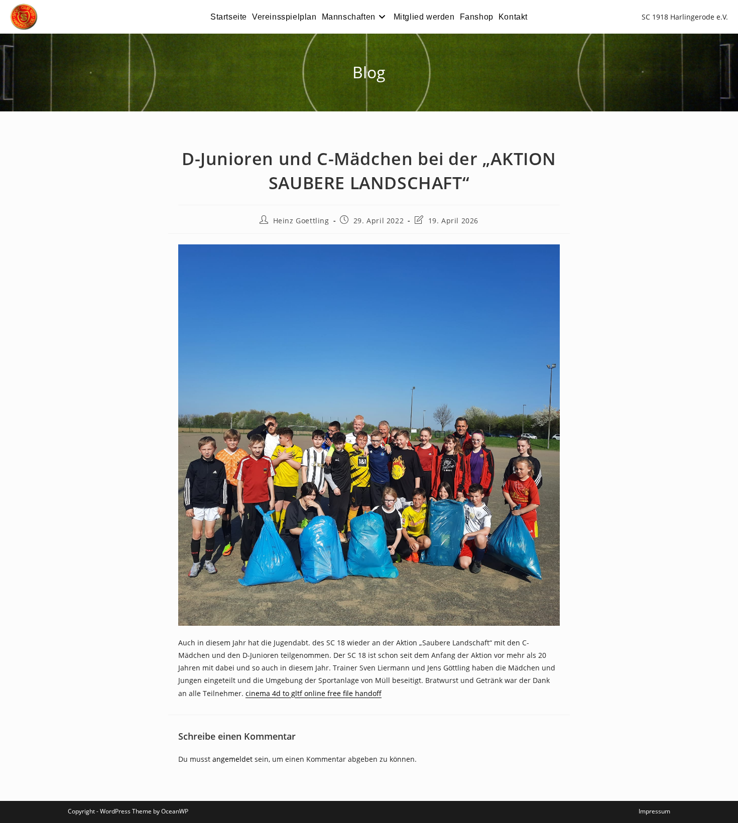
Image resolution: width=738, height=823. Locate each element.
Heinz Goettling (301, 220)
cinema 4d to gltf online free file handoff (313, 693)
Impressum (654, 811)
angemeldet (232, 759)
